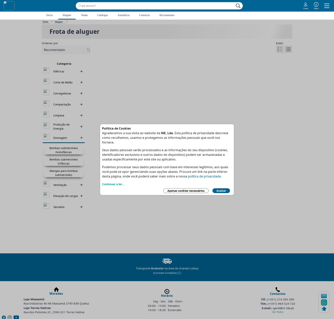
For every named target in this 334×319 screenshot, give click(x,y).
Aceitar (221, 191)
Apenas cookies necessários (185, 191)
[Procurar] (238, 5)
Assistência (124, 15)
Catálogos (102, 15)
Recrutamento (167, 15)
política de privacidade (204, 176)
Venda (84, 15)
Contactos (144, 15)
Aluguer (66, 15)
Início (49, 15)
